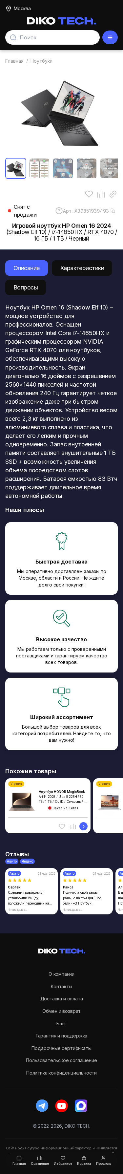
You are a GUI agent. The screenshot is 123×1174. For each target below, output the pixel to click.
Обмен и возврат (61, 1011)
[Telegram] (42, 1105)
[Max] (80, 1105)
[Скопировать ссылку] (113, 194)
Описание (26, 268)
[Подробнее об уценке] (83, 826)
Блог (61, 1023)
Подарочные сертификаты (61, 1048)
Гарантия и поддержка (61, 1035)
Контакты (61, 986)
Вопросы (25, 287)
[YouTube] (61, 1105)
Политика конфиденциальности (61, 1073)
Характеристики (82, 268)
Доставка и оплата (61, 998)
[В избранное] (89, 194)
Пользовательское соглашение (61, 1060)
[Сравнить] (101, 194)
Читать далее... (17, 909)
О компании (61, 974)
